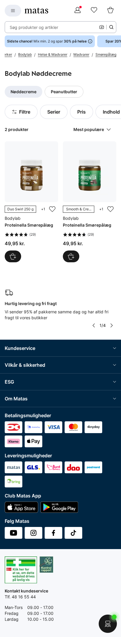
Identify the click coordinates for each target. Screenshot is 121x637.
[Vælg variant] (13, 256)
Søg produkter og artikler (34, 27)
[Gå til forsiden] (36, 11)
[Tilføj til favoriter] (52, 209)
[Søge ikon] (111, 27)
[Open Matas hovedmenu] (13, 11)
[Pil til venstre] (93, 325)
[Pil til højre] (111, 325)
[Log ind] (77, 10)
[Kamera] (101, 27)
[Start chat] (108, 624)
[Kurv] (110, 10)
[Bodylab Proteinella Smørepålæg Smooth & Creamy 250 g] (89, 201)
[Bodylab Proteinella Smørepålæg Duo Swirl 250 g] (31, 201)
